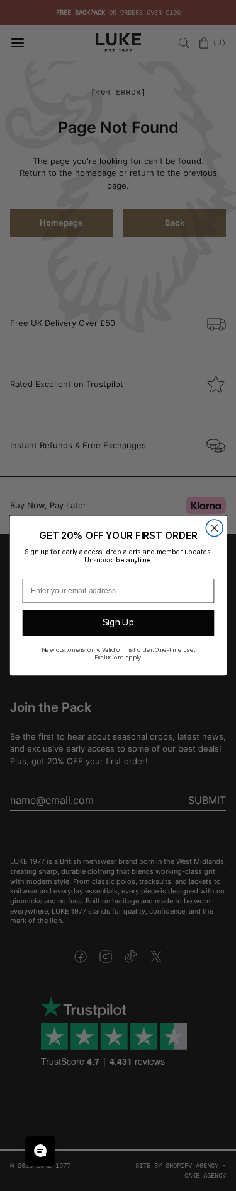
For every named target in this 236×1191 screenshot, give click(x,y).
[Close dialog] (214, 528)
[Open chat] (40, 1151)
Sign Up (118, 622)
